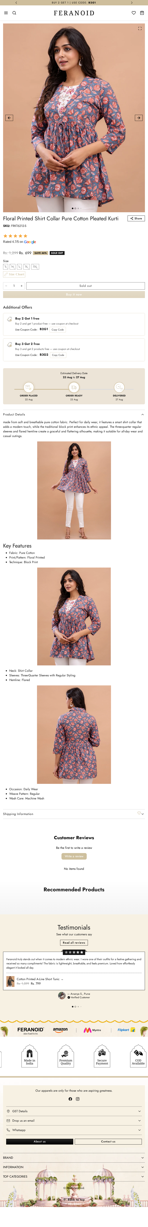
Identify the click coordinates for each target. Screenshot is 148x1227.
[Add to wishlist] (139, 813)
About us (40, 1141)
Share (138, 218)
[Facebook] (70, 1098)
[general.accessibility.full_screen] (139, 28)
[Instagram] (77, 1098)
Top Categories (15, 1176)
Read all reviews (74, 943)
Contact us (108, 1141)
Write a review (74, 856)
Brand (8, 1157)
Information (13, 1167)
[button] (6, 13)
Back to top (76, 1199)
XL (26, 267)
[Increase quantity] (21, 286)
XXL (35, 267)
